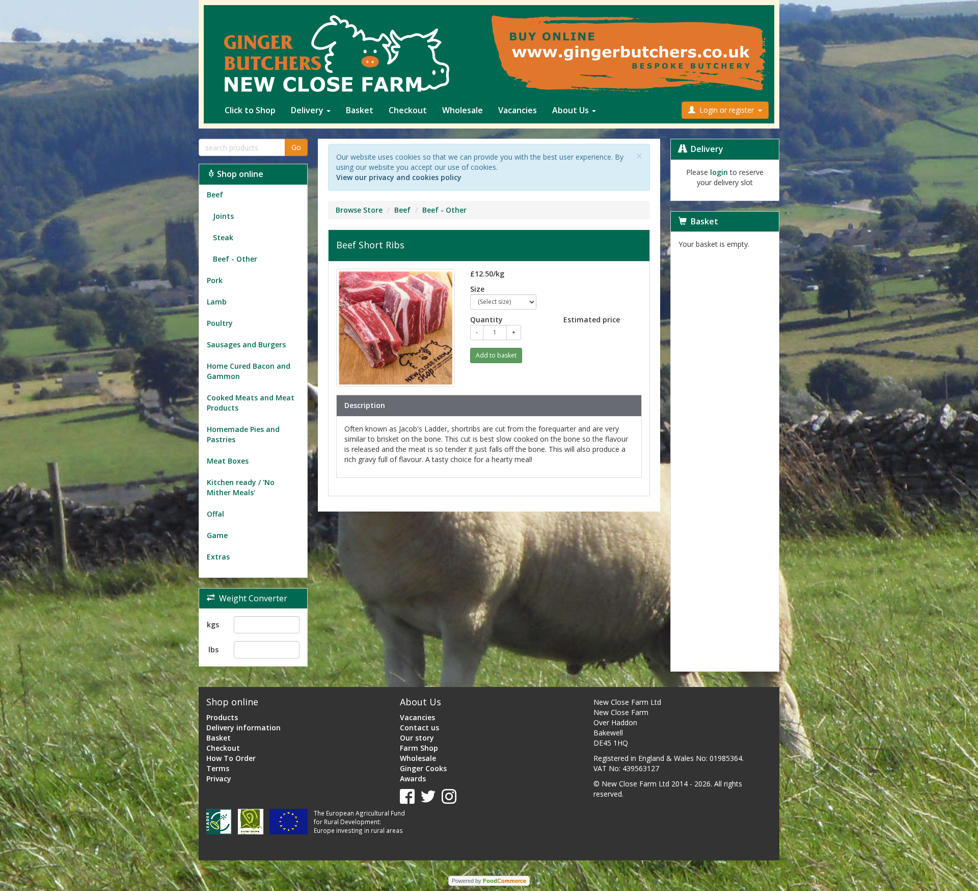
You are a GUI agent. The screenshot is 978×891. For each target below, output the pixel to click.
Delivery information (243, 727)
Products (222, 717)
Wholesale (462, 110)
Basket (359, 110)
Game (217, 535)
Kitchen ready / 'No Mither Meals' (241, 487)
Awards (413, 778)
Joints (220, 216)
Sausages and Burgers (246, 344)
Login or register (726, 110)
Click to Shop (250, 110)
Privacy (218, 778)
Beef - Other (232, 259)
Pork (215, 280)
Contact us (419, 727)
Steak (220, 237)
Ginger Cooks (423, 768)
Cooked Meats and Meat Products (250, 403)
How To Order (231, 758)
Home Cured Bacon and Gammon (248, 371)
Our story (417, 738)
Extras (218, 557)
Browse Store (359, 210)
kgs (213, 624)
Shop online (239, 174)
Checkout (408, 110)
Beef (215, 194)
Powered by (489, 881)
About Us (571, 110)
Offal (215, 514)
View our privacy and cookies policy (398, 177)
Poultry (220, 323)
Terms (217, 768)
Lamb (217, 302)
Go (296, 147)
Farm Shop (419, 748)
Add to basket (496, 355)
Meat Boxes (228, 461)
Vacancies (517, 110)
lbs (213, 649)
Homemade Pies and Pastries (243, 434)
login (719, 172)
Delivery (308, 110)
